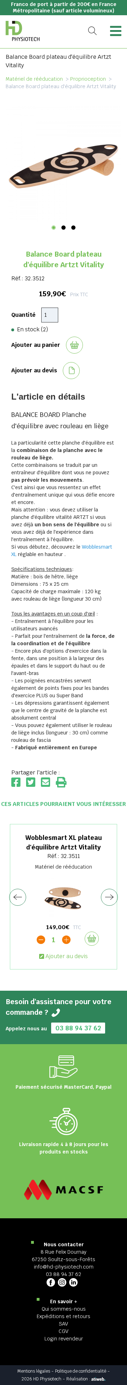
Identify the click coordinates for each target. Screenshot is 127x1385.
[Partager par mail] (48, 783)
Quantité (23, 315)
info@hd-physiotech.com (63, 1267)
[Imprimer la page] (61, 783)
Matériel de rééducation (34, 79)
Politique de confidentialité (80, 1371)
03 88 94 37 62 (78, 1028)
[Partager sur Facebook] (18, 783)
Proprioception (88, 79)
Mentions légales (33, 1371)
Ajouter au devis (67, 956)
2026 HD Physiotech (41, 1379)
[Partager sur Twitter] (33, 783)
